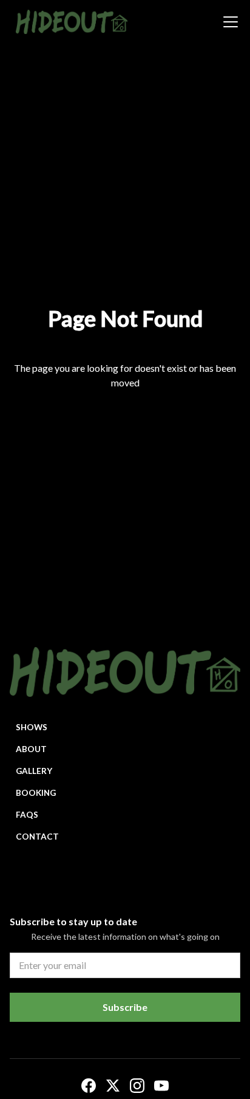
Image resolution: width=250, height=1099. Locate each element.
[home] (68, 22)
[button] (228, 21)
